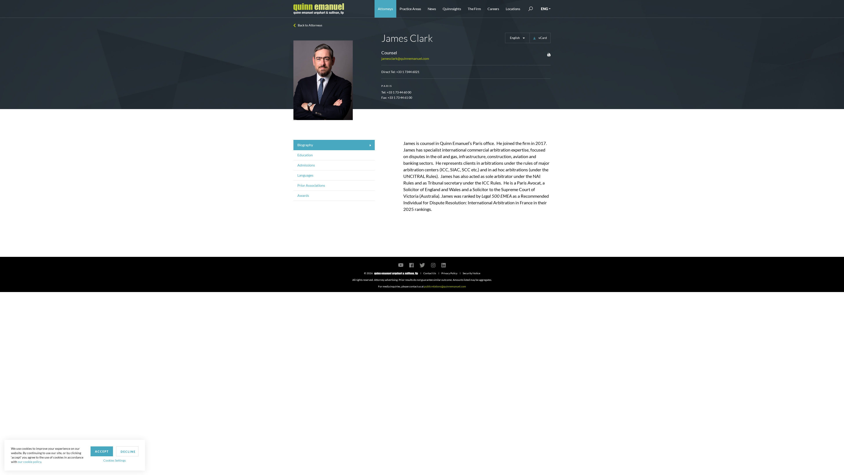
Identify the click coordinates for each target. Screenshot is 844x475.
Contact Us (429, 273)
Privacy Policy (449, 273)
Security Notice (471, 273)
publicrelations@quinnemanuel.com (445, 286)
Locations (513, 9)
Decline (128, 451)
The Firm (474, 9)
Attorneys (385, 9)
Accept (102, 451)
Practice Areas (410, 9)
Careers (493, 9)
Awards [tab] (303, 195)
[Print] (549, 54)
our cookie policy (29, 462)
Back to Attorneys (310, 25)
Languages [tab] (305, 175)
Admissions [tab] (306, 165)
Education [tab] (305, 155)
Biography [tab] (305, 145)
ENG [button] (544, 9)
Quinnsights (452, 9)
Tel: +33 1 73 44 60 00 (396, 92)
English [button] (515, 38)
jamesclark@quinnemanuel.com (405, 58)
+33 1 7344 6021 (407, 72)
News (432, 9)
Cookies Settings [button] (114, 460)
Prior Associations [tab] (311, 185)
